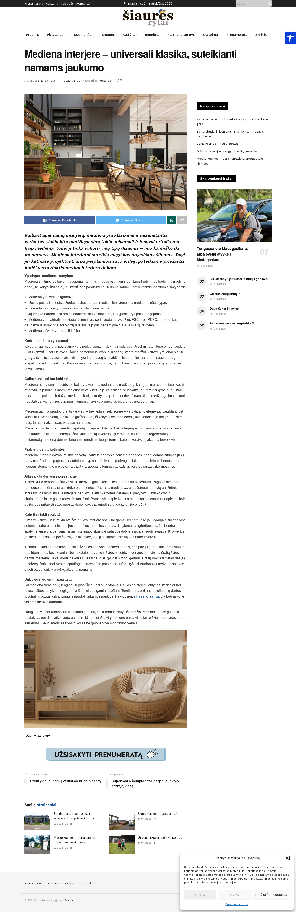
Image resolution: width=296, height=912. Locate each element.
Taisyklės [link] (67, 3)
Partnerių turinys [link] (181, 35)
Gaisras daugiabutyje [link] (225, 294)
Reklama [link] (52, 3)
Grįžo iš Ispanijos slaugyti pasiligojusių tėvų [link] (228, 151)
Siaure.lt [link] (70, 900)
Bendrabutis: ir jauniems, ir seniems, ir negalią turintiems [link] (74, 815)
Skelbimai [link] (211, 35)
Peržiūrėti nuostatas (271, 895)
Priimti (200, 895)
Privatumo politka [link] (237, 904)
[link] (290, 38)
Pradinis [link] (32, 35)
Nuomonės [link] (82, 35)
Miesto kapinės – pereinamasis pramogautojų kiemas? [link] (75, 839)
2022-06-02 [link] (72, 80)
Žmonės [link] (108, 35)
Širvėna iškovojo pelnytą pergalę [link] (160, 837)
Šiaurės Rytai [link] (47, 80)
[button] (287, 858)
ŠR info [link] (261, 35)
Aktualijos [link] (55, 35)
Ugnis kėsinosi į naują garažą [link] (158, 813)
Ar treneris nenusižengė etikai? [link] (232, 323)
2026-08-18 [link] (148, 843)
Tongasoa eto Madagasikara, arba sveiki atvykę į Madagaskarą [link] (222, 254)
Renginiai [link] (152, 35)
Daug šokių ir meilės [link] (224, 308)
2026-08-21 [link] (64, 823)
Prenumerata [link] (33, 3)
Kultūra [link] (129, 35)
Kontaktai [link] (83, 3)
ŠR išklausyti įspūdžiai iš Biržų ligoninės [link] (238, 279)
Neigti (234, 895)
